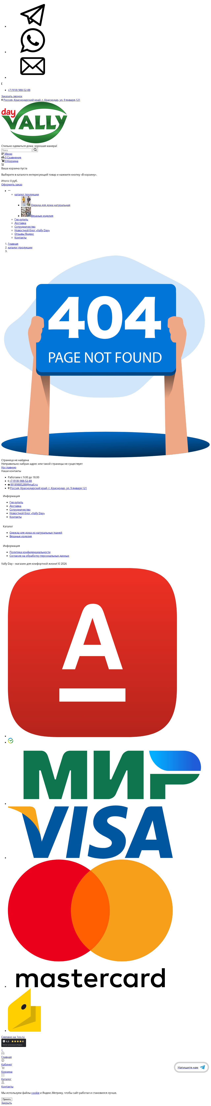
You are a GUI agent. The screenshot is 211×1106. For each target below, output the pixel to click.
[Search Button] (35, 150)
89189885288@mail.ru (24, 484)
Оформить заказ (11, 184)
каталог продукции (27, 194)
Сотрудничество (25, 226)
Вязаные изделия (42, 216)
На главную (8, 467)
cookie (35, 1093)
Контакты (21, 237)
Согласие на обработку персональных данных (39, 556)
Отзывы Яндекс (24, 234)
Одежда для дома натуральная (50, 205)
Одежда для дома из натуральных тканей (36, 532)
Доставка (20, 223)
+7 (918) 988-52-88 (19, 90)
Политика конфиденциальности (30, 552)
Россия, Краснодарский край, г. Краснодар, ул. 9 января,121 (41, 100)
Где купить (21, 219)
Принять (7, 1099)
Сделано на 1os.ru (13, 1037)
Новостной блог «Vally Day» (32, 230)
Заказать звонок (11, 96)
